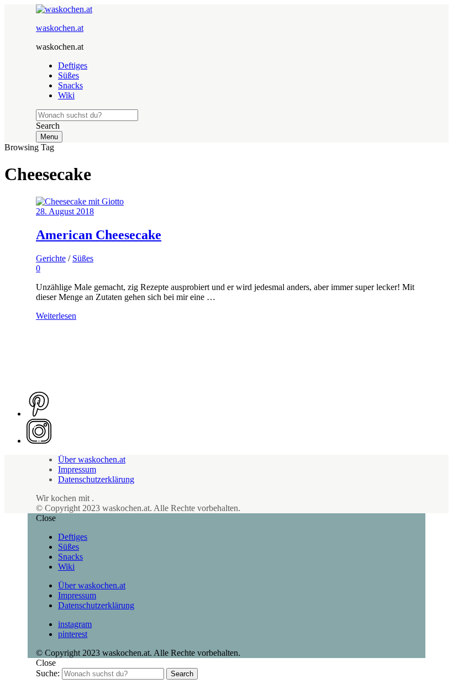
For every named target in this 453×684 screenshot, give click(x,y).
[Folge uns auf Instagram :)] (39, 440)
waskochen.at (59, 28)
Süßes (68, 75)
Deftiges (72, 65)
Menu (49, 137)
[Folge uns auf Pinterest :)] (39, 413)
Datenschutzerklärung (96, 479)
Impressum (77, 469)
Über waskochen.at (91, 459)
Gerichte (51, 258)
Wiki (66, 95)
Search (182, 674)
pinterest (72, 634)
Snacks (70, 85)
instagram (75, 624)
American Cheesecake (98, 235)
